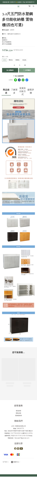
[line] (15, 80)
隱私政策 (18, 413)
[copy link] (26, 80)
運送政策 (18, 411)
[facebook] (19, 80)
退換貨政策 (18, 415)
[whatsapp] (23, 80)
